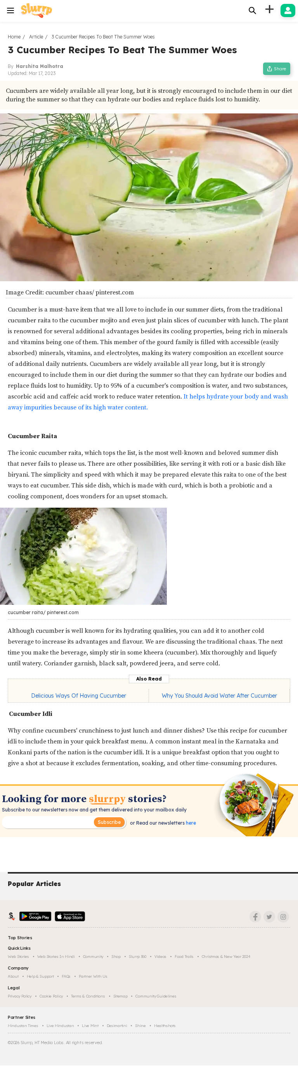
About (13, 976)
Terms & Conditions (88, 996)
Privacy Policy (19, 996)
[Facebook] (255, 917)
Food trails (184, 956)
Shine (140, 1025)
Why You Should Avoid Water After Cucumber (219, 695)
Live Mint (90, 1025)
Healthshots (165, 1025)
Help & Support (40, 976)
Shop (116, 956)
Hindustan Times (23, 1025)
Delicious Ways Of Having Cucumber (78, 695)
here (190, 823)
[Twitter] (269, 917)
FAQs (66, 976)
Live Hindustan (60, 1025)
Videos (160, 956)
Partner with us (93, 976)
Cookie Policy (51, 996)
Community (93, 956)
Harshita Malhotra (39, 66)
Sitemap (120, 996)
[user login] (288, 10)
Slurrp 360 (137, 956)
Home (14, 37)
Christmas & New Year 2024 (226, 956)
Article (36, 37)
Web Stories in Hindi (56, 956)
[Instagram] (283, 917)
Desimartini (117, 1025)
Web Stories (18, 956)
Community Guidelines (155, 996)
